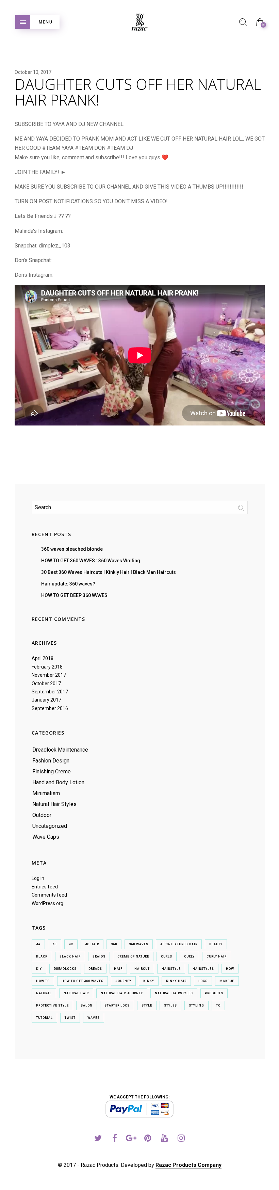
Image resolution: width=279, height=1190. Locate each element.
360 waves (138, 944)
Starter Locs (117, 1005)
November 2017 (49, 675)
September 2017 (50, 691)
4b (54, 944)
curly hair (217, 956)
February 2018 (47, 667)
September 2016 (50, 708)
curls (166, 956)
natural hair (76, 993)
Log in (38, 878)
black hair (70, 956)
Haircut (142, 968)
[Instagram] (181, 1139)
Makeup (226, 981)
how (230, 968)
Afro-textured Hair (178, 944)
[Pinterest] (147, 1139)
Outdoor (41, 815)
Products (214, 993)
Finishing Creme (51, 771)
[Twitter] (97, 1139)
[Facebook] (114, 1139)
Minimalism (46, 793)
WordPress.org (47, 903)
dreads (95, 968)
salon (87, 1005)
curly (189, 956)
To (218, 1005)
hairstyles (203, 968)
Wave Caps (45, 837)
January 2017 (46, 700)
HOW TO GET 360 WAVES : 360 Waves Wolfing (90, 560)
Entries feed (45, 886)
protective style (52, 1005)
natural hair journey (122, 993)
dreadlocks (65, 968)
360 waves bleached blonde (72, 549)
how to (43, 981)
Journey (123, 981)
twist (70, 1017)
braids (99, 956)
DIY (39, 968)
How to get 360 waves (82, 981)
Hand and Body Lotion (58, 782)
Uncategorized (49, 826)
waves (93, 1017)
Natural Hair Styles (54, 804)
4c (71, 944)
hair (118, 968)
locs (203, 981)
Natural (44, 993)
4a (38, 944)
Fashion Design (50, 760)
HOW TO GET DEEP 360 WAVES (74, 595)
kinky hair (176, 981)
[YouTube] (164, 1139)
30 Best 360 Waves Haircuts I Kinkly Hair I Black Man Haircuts (108, 572)
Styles (170, 1005)
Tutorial (44, 1017)
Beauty (216, 944)
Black (42, 956)
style (147, 1005)
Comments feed (49, 895)
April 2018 (42, 658)
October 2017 (46, 683)
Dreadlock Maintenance (60, 749)
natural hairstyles (174, 993)
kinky (148, 981)
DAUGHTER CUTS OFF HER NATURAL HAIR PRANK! (138, 92)
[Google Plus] (131, 1139)
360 (114, 944)
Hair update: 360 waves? (68, 583)
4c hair (92, 944)
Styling (196, 1005)
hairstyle (171, 968)
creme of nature (133, 956)
